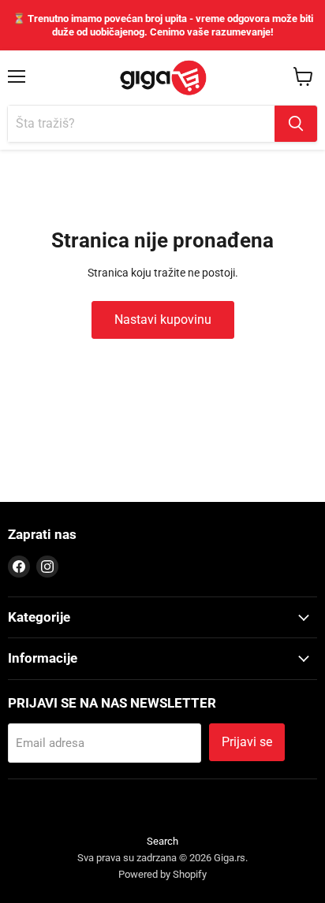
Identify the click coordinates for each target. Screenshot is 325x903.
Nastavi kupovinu (162, 319)
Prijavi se (247, 741)
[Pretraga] (296, 124)
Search (162, 841)
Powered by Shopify (162, 874)
